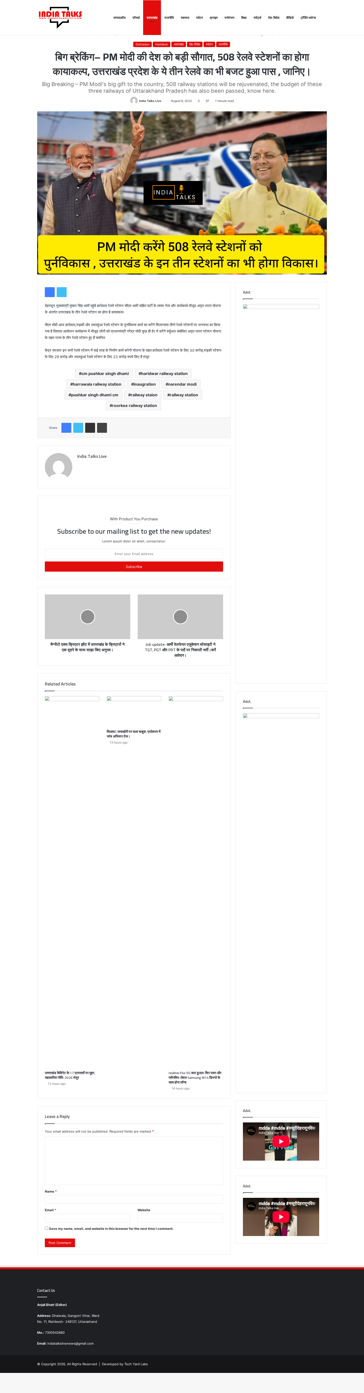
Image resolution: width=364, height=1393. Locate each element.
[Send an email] (163, 101)
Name (51, 1191)
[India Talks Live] (60, 17)
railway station (184, 394)
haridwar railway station (164, 373)
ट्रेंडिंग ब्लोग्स (308, 18)
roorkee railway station (134, 405)
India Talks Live (150, 101)
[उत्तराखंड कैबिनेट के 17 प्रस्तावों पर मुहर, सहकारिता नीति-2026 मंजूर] (72, 882)
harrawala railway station (97, 384)
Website (143, 1210)
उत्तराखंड (152, 18)
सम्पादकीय (119, 18)
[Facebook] (50, 292)
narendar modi (182, 384)
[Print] (102, 428)
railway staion (144, 394)
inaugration (145, 384)
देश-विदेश (273, 18)
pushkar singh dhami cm (94, 394)
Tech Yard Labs (136, 1364)
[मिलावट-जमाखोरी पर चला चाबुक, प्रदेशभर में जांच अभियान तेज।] (134, 711)
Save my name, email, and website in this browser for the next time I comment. (111, 1229)
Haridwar (161, 44)
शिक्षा (244, 18)
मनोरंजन (229, 18)
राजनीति (169, 18)
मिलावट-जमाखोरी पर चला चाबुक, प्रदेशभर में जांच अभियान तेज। (133, 734)
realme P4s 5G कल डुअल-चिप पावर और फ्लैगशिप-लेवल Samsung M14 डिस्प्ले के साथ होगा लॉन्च (195, 1077)
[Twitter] (62, 292)
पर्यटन (199, 18)
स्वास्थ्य (185, 18)
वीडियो (290, 18)
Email (50, 1210)
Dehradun (142, 44)
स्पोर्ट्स (257, 18)
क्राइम (214, 18)
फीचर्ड (136, 18)
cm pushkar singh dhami (105, 373)
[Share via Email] (90, 428)
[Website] (80, 465)
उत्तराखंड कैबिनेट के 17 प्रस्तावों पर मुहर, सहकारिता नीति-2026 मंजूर (70, 1075)
